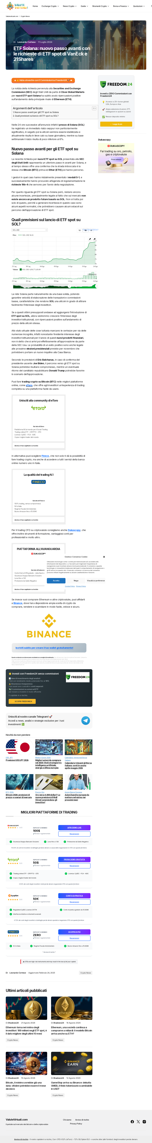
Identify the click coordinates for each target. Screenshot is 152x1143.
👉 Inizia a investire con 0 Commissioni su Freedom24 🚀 (43, 80)
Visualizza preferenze (96, 580)
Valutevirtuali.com (12, 16)
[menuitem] (83, 286)
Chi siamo (67, 1120)
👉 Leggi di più (116, 124)
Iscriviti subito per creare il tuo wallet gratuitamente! (44, 647)
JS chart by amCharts (18, 263)
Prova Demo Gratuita (28, 416)
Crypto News (25, 16)
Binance (17, 603)
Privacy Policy (81, 586)
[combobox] (30, 230)
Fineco (45, 455)
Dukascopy (74, 530)
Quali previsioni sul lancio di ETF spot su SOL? (36, 116)
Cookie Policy (70, 586)
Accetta (56, 580)
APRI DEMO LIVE (26, 560)
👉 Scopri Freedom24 (22, 701)
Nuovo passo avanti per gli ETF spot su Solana (37, 112)
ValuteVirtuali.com (17, 1119)
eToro (29, 385)
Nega (76, 580)
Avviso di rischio (82, 1120)
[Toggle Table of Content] (93, 108)
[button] (104, 557)
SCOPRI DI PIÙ (24, 491)
